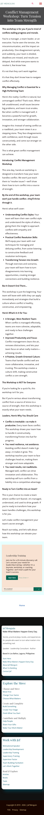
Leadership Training (11, 752)
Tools (5, 781)
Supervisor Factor (10, 759)
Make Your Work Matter (13, 728)
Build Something (9, 706)
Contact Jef (7, 671)
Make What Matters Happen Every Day (18, 662)
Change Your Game (11, 695)
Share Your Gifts (9, 724)
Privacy (15, 810)
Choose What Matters (12, 698)
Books (5, 777)
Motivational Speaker (11, 746)
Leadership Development (13, 749)
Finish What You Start (11, 713)
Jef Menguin (8, 3)
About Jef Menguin (10, 665)
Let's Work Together (11, 766)
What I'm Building (10, 668)
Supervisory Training (11, 756)
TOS (8, 810)
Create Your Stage (10, 709)
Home (22, 605)
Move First (7, 691)
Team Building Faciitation (13, 763)
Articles (6, 774)
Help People (8, 721)
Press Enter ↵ (24, 578)
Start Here (7, 658)
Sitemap (6, 784)
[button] (33, 3)
